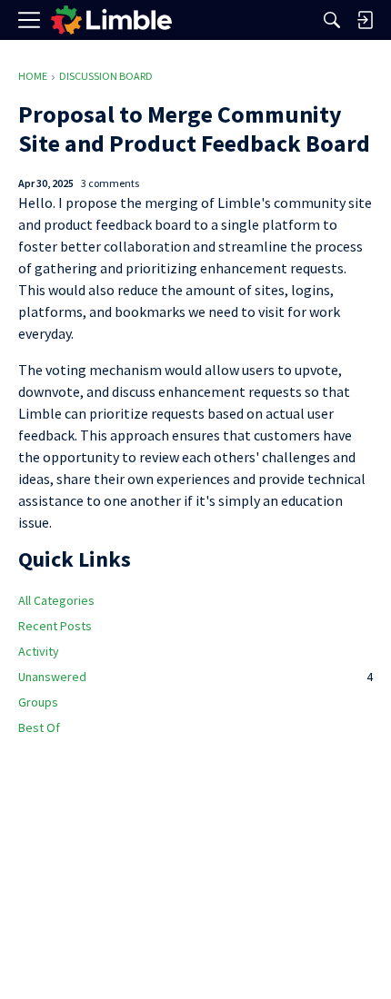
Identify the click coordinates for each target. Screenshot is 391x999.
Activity (38, 651)
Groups (38, 702)
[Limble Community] (111, 20)
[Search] (332, 20)
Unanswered (195, 676)
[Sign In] (364, 20)
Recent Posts (55, 626)
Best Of (39, 727)
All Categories (56, 600)
